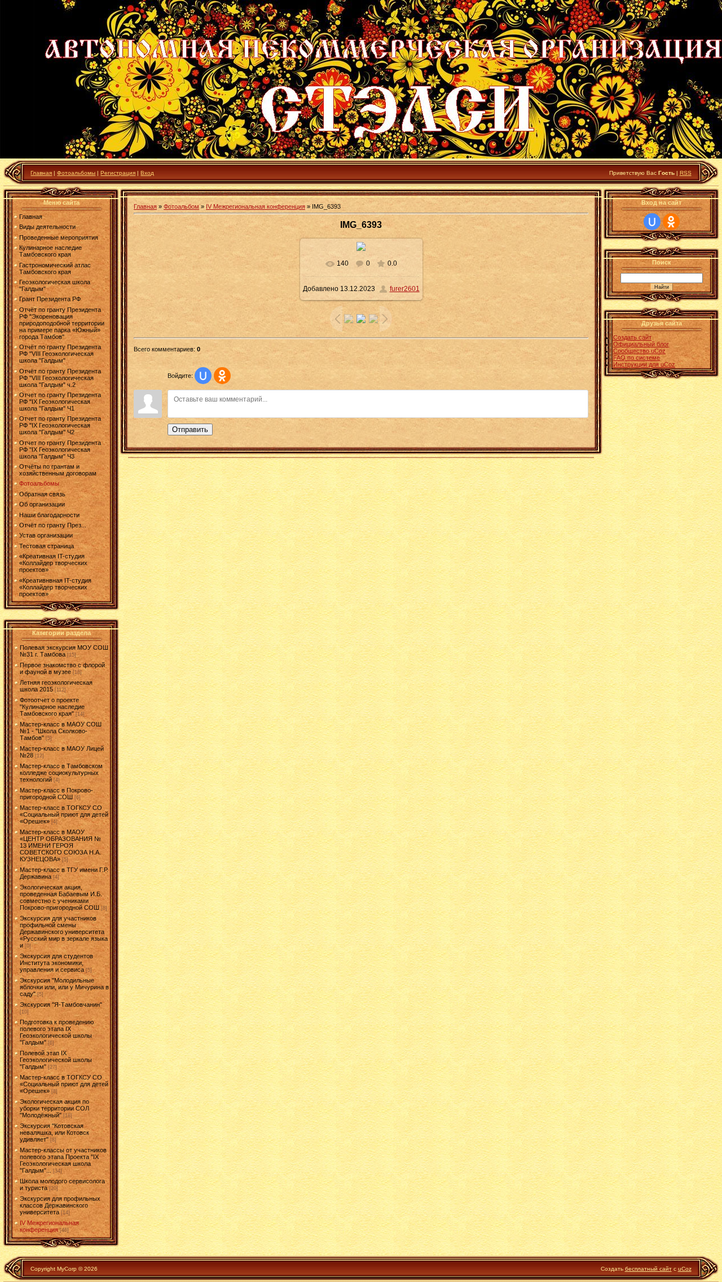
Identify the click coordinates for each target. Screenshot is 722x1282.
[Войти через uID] (203, 375)
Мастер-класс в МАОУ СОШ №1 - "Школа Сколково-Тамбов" (61, 731)
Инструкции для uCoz (644, 364)
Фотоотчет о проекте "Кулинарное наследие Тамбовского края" (52, 707)
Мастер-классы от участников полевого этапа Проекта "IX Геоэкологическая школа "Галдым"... (63, 1160)
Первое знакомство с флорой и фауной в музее (62, 668)
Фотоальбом (181, 206)
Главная (41, 173)
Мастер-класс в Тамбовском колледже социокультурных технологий (61, 773)
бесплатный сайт (648, 1269)
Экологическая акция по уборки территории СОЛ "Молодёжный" (54, 1108)
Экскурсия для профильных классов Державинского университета (60, 1205)
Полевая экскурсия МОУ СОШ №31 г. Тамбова (64, 651)
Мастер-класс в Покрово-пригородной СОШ (56, 793)
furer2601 (405, 289)
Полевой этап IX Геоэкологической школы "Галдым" (56, 1060)
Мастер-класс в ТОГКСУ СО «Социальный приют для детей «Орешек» (64, 814)
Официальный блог (641, 344)
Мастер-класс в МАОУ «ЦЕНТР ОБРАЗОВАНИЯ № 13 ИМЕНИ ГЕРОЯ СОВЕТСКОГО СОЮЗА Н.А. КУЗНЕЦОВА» (60, 845)
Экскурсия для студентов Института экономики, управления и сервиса (56, 963)
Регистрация (117, 173)
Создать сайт (632, 337)
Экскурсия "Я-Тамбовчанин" (61, 1004)
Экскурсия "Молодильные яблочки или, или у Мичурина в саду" (64, 987)
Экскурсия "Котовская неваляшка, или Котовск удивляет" (54, 1132)
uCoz (685, 1269)
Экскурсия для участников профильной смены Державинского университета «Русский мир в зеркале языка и (64, 932)
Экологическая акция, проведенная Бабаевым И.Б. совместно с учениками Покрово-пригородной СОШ (61, 897)
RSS (686, 173)
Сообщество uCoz (639, 350)
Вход (147, 173)
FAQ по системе (636, 357)
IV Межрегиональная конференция (49, 1226)
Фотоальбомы (76, 173)
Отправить (190, 429)
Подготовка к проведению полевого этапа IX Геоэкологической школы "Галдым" (57, 1032)
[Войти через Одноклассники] (222, 375)
